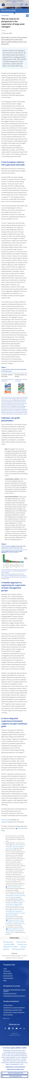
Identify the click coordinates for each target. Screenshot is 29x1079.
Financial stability (9, 944)
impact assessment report (14, 886)
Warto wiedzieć (7, 973)
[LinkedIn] (9, 1028)
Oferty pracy (6, 971)
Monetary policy (8, 942)
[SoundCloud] (20, 1028)
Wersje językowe (8, 1014)
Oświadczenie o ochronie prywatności (14, 1007)
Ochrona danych (8, 1005)
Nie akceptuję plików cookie (15, 1076)
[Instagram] (12, 1028)
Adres (5, 980)
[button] (26, 2)
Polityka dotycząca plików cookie (12, 1010)
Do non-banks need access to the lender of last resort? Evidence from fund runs (15, 846)
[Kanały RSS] (24, 1028)
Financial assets (21, 942)
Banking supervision (18, 949)
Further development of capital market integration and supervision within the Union (15, 930)
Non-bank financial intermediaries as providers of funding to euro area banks (15, 895)
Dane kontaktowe (8, 978)
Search (22, 4)
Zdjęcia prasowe (8, 975)
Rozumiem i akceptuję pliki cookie (15, 1073)
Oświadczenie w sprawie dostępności (14, 1012)
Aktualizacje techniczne (9, 993)
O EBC (5, 968)
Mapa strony (7, 1018)
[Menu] (26, 4)
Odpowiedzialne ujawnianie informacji (14, 996)
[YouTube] (16, 1028)
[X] (5, 1028)
